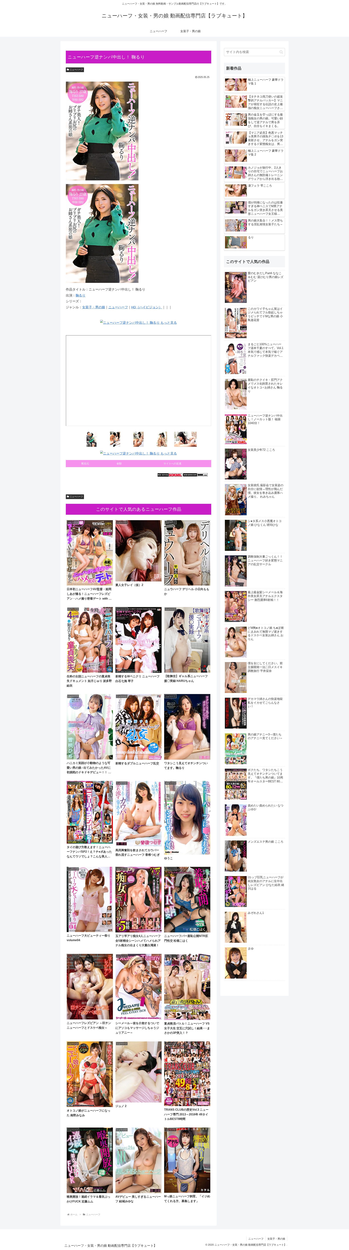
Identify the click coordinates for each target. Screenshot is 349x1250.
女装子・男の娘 (93, 307)
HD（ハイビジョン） (146, 307)
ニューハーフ (76, 69)
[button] (281, 52)
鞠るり (80, 295)
